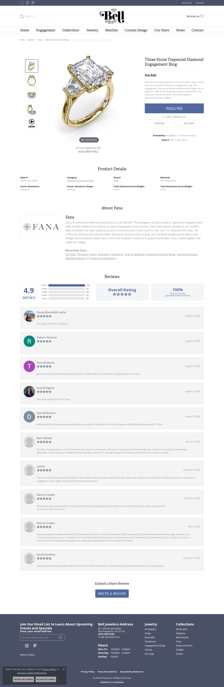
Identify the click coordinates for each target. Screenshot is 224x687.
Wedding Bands (75, 258)
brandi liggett (45, 388)
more (168, 97)
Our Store (161, 30)
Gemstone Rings (187, 254)
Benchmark (182, 637)
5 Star (44, 285)
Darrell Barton (46, 413)
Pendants (83, 254)
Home (24, 30)
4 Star (44, 288)
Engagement (45, 30)
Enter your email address (35, 631)
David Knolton (46, 554)
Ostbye (180, 649)
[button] (186, 3)
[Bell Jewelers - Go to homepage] (112, 16)
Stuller (179, 653)
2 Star (44, 295)
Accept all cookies (46, 679)
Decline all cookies (23, 679)
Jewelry (92, 30)
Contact (198, 30)
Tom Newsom (46, 362)
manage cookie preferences (31, 673)
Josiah (41, 466)
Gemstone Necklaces (104, 258)
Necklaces (117, 254)
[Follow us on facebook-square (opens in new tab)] (22, 3)
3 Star (44, 291)
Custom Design (136, 30)
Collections (70, 30)
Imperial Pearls (184, 645)
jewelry (31, 40)
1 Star (44, 298)
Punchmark (118, 682)
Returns (189, 123)
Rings (40, 40)
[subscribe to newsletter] (60, 637)
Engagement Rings (155, 645)
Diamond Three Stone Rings (57, 40)
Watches (111, 30)
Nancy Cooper (46, 495)
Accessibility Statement (131, 671)
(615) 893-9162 (88, 151)
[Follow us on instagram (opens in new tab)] (27, 3)
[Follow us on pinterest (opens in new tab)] (33, 3)
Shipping (159, 123)
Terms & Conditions (107, 671)
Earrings (70, 254)
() (88, 285)
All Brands (181, 629)
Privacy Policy (87, 671)
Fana (116, 180)
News (180, 30)
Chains (148, 649)
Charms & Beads (135, 254)
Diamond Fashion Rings (161, 254)
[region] (89, 94)
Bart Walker (44, 438)
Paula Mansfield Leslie (51, 312)
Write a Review (112, 593)
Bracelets (104, 254)
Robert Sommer (47, 337)
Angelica (180, 633)
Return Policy (27, 654)
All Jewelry (150, 629)
